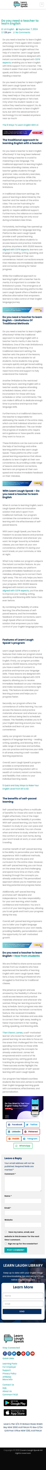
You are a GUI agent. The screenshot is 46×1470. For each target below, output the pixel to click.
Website (8, 1220)
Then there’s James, (13, 1032)
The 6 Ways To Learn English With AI (20, 124)
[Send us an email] (19, 1353)
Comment (10, 1174)
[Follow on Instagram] (9, 1353)
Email (7, 1208)
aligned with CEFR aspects (16, 249)
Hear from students (27, 956)
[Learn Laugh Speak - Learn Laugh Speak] (21, 4)
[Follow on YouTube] (32, 1353)
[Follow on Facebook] (5, 1353)
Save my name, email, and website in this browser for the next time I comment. (21, 1236)
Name (8, 1196)
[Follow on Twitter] (14, 1353)
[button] (15, 1125)
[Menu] (42, 4)
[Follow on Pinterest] (23, 1353)
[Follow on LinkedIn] (28, 1353)
